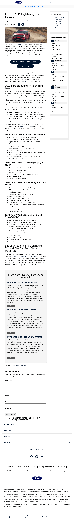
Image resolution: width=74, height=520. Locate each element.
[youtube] (42, 456)
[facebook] (31, 456)
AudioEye (50, 471)
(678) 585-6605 (57, 54)
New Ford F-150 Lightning (25, 62)
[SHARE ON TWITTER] (22, 24)
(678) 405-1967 (56, 46)
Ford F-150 (17, 44)
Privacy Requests (62, 471)
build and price (25, 81)
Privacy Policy (31, 471)
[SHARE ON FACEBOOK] (19, 24)
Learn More (25, 66)
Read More (10, 306)
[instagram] (36, 456)
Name (8, 396)
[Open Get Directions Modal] (51, 2)
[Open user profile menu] (9, 517)
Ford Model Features (19, 366)
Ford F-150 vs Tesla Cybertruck (22, 282)
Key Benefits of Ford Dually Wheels (24, 337)
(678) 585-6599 (57, 58)
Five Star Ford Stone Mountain (28, 21)
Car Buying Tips (60, 17)
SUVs (56, 28)
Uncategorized (60, 30)
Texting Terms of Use (46, 467)
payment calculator (26, 126)
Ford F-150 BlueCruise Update (21, 309)
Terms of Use (61, 467)
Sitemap (34, 467)
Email (8, 402)
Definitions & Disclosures (14, 471)
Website (8, 408)
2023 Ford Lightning (21, 73)
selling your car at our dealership (25, 256)
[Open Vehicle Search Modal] (65, 2)
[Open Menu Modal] (4, 2)
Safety (57, 25)
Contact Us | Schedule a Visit (18, 467)
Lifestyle (58, 23)
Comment (9, 380)
